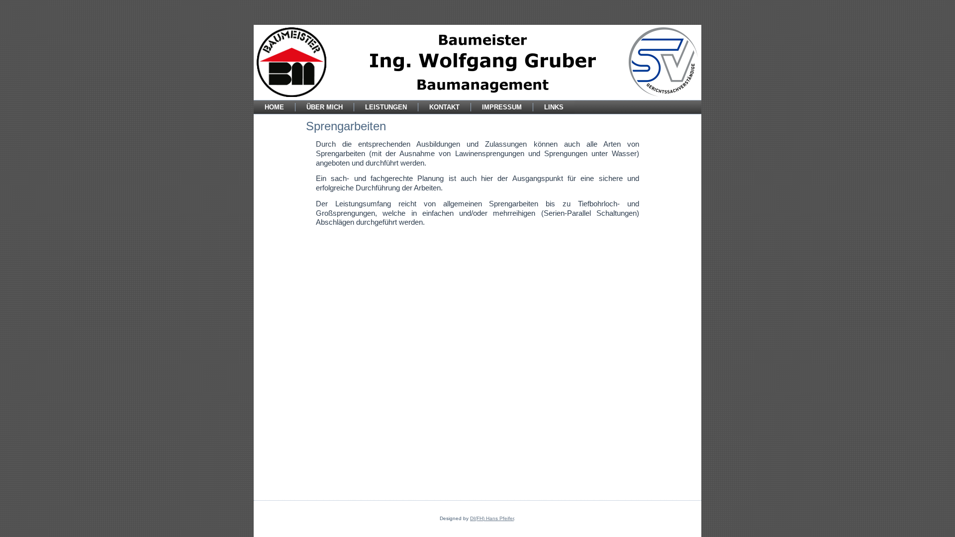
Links (554, 107)
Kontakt (444, 107)
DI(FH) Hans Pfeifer (492, 518)
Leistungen (386, 107)
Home (274, 107)
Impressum (502, 107)
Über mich (324, 107)
